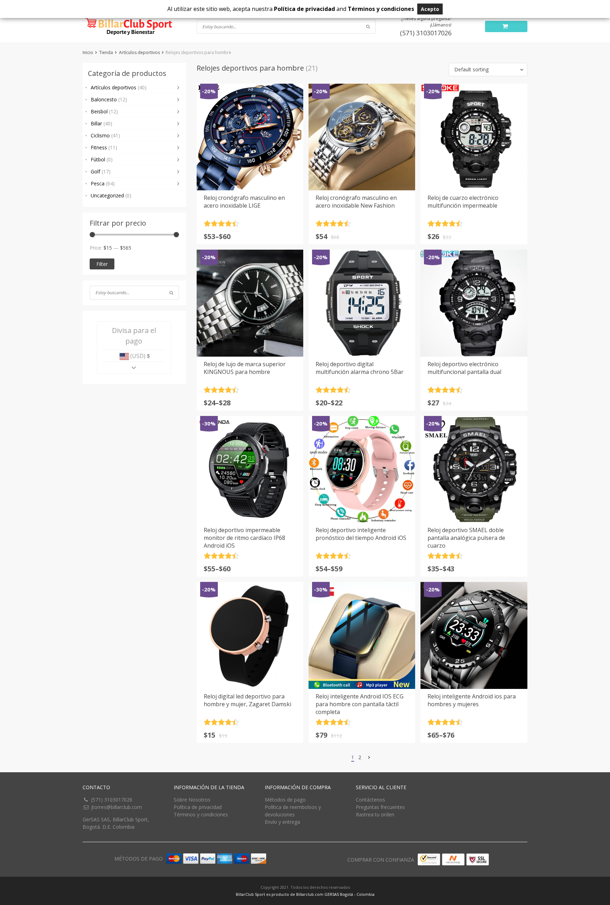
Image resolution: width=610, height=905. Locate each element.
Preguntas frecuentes (380, 807)
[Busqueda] (171, 292)
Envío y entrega (282, 821)
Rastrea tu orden (375, 814)
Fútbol (102, 159)
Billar (101, 123)
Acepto (430, 9)
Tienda (106, 52)
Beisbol (104, 111)
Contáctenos (370, 799)
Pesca (103, 183)
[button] (488, 69)
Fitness (104, 147)
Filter (102, 264)
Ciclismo (105, 135)
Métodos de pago (285, 799)
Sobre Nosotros (192, 799)
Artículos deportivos (139, 52)
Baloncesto (109, 99)
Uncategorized (111, 195)
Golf (100, 171)
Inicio (88, 52)
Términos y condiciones (201, 814)
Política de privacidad (198, 807)
